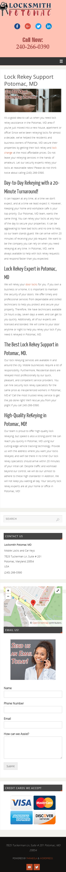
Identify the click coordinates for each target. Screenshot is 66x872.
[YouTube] (29, 867)
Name (8, 688)
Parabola (32, 858)
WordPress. (46, 858)
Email (7, 719)
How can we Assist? (16, 734)
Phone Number (14, 703)
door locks (31, 284)
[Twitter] (37, 867)
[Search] (58, 520)
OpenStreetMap (40, 622)
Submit (11, 766)
